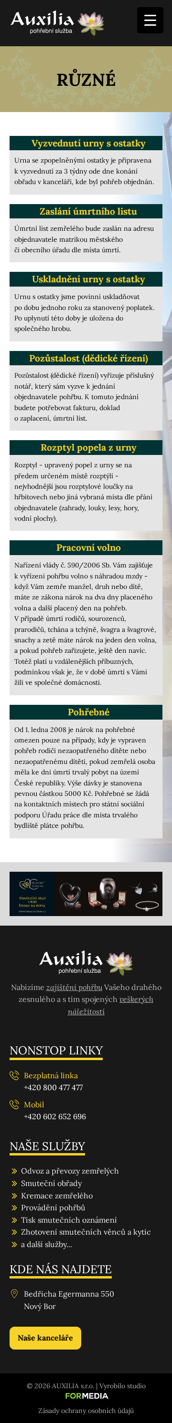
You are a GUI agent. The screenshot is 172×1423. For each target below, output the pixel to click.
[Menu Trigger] (150, 20)
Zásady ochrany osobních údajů (86, 1410)
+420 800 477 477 (53, 1087)
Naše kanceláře (45, 1337)
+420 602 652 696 (55, 1116)
